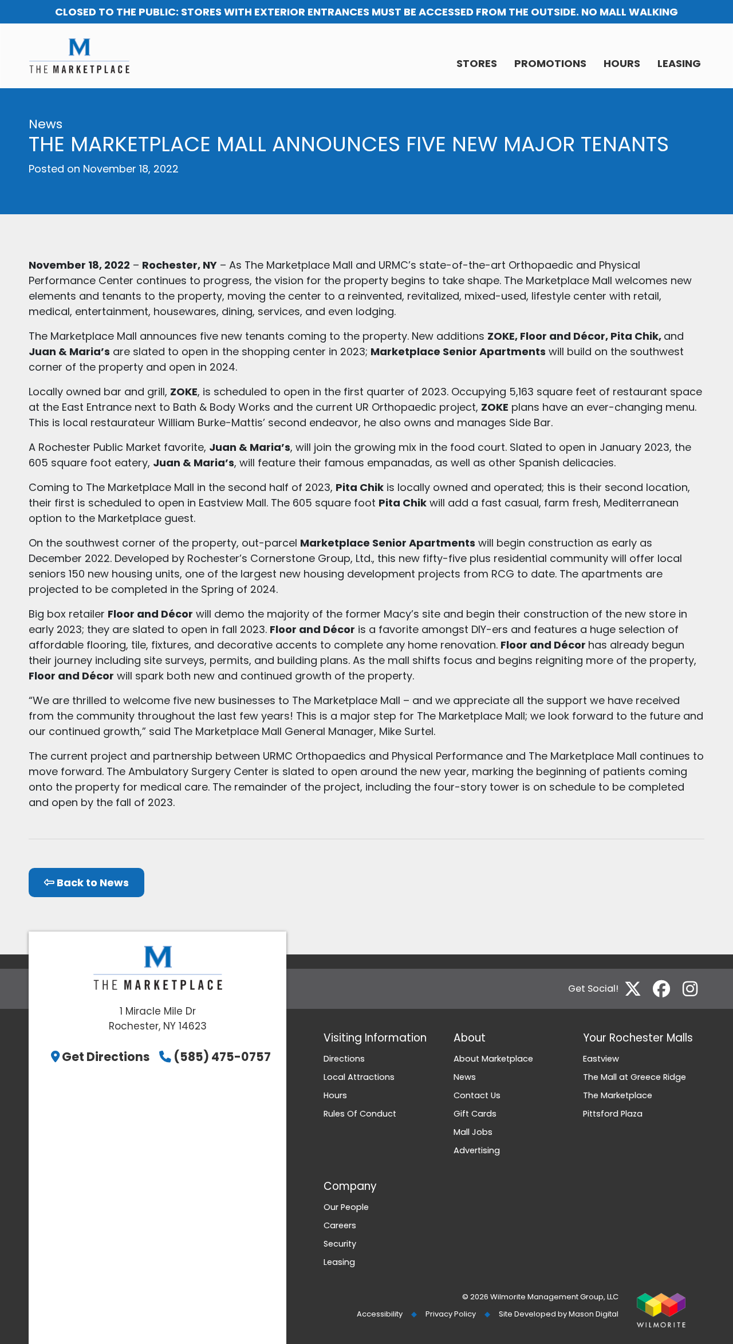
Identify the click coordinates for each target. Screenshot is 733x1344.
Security (340, 1243)
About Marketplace (493, 1058)
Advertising (477, 1150)
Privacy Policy (450, 1313)
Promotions (550, 63)
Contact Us (477, 1095)
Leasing (679, 63)
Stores (476, 63)
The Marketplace (617, 1095)
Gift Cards (475, 1113)
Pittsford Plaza (613, 1113)
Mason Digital (593, 1313)
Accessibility (380, 1313)
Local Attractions (359, 1077)
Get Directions (106, 1056)
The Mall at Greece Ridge (634, 1077)
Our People (346, 1207)
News (465, 1077)
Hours (622, 63)
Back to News (91, 882)
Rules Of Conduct (360, 1113)
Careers (340, 1225)
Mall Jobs (473, 1132)
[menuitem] (477, 64)
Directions (344, 1058)
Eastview (601, 1058)
